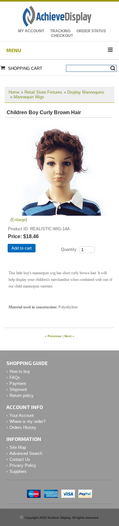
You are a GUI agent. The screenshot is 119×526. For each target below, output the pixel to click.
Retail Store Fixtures (43, 92)
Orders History (23, 427)
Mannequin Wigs (29, 97)
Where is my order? (27, 421)
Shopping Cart (25, 68)
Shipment (18, 389)
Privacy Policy (23, 465)
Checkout (62, 36)
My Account (31, 31)
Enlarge (19, 219)
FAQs (15, 377)
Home (14, 92)
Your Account (22, 415)
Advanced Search (26, 453)
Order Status (91, 31)
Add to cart (21, 248)
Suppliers (18, 471)
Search (113, 68)
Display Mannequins (85, 92)
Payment (18, 383)
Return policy (22, 395)
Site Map (18, 447)
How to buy (20, 371)
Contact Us (20, 459)
